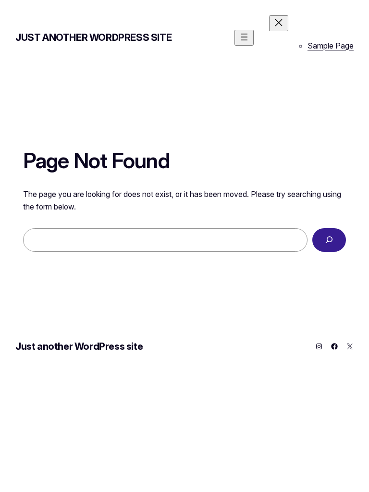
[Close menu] (278, 23)
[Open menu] (244, 38)
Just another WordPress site (93, 37)
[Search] (329, 240)
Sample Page (331, 45)
